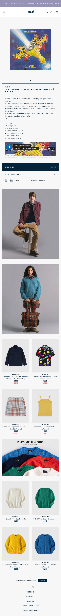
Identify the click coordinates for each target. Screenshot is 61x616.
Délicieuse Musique (11, 157)
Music (7, 87)
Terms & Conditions (31, 606)
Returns (30, 601)
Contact (30, 596)
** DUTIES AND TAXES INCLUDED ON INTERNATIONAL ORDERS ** (30, 3)
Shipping (30, 592)
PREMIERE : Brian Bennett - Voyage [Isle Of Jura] (35, 157)
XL (20, 371)
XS (45, 371)
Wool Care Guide (31, 610)
